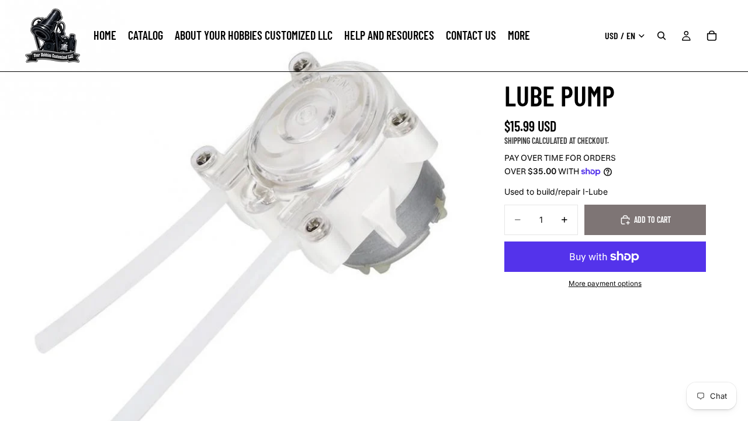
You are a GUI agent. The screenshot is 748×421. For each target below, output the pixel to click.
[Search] (661, 36)
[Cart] (712, 36)
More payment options (605, 283)
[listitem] (519, 35)
